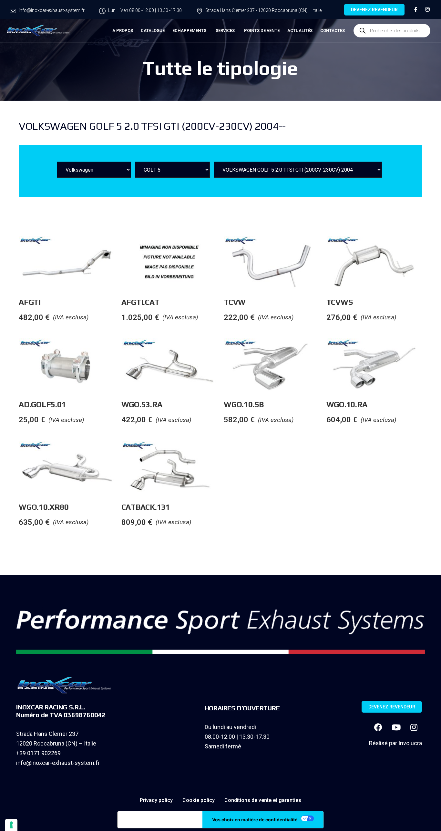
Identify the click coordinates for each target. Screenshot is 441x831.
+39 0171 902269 (38, 753)
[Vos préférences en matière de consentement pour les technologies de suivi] (11, 825)
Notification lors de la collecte (160, 819)
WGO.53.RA (141, 404)
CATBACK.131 (145, 507)
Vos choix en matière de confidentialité (254, 819)
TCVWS (339, 302)
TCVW (235, 302)
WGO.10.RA (346, 404)
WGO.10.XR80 (43, 507)
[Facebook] (378, 727)
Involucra (410, 743)
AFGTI (30, 302)
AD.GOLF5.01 (42, 404)
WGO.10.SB (244, 404)
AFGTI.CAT (140, 302)
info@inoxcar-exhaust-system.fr (58, 762)
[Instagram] (414, 727)
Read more (121, 248)
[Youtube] (396, 727)
